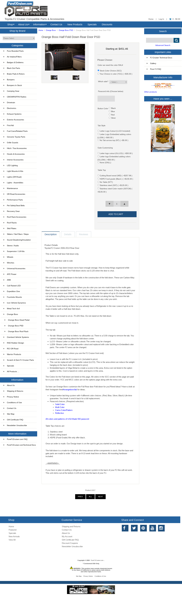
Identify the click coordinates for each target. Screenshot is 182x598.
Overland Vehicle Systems (18, 337)
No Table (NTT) (106, 182)
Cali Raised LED (14, 286)
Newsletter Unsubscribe (17, 425)
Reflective (59, 413)
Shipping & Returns (15, 391)
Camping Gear (13, 91)
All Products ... (13, 372)
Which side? (103, 82)
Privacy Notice (13, 397)
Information (39, 24)
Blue (113, 111)
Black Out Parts (13, 68)
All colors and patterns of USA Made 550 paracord (67, 419)
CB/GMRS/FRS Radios (16, 97)
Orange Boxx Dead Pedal (18, 320)
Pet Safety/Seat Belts (16, 206)
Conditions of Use (14, 403)
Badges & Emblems (15, 62)
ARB (9, 280)
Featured (12, 530)
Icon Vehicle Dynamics (16, 303)
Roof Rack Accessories (16, 217)
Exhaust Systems (14, 114)
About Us (23, 24)
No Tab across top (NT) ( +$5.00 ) (114, 140)
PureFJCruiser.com (97, 560)
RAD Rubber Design (15, 343)
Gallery (153, 63)
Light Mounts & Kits (15, 171)
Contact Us (56, 24)
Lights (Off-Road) (14, 177)
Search (163, 31)
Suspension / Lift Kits (16, 251)
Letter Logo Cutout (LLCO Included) (115, 131)
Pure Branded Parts (15, 51)
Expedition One (13, 291)
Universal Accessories (16, 269)
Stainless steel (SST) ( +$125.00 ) (114, 185)
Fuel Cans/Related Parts (17, 131)
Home (150, 19)
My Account (67, 536)
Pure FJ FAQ (155, 69)
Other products (150, 92)
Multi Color (59, 407)
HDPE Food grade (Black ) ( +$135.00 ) (116, 179)
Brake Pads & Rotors (16, 74)
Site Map (10, 414)
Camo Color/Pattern (63, 410)
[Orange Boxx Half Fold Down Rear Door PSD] (65, 70)
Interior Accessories (15, 160)
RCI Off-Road (12, 349)
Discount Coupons (70, 543)
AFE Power (11, 274)
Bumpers (11, 80)
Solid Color (60, 404)
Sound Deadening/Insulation (19, 240)
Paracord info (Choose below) (110, 91)
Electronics (11, 108)
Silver (113, 118)
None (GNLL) (105, 163)
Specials (92, 24)
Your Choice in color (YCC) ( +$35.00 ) (116, 74)
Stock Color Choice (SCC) (111, 71)
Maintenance (12, 188)
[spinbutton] (116, 204)
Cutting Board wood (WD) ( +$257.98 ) (116, 176)
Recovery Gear (13, 211)
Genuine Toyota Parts (16, 137)
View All (12, 540)
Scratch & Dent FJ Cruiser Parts (20, 360)
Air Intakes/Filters (14, 57)
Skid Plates (11, 228)
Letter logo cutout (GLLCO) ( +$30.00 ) (116, 153)
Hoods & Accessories (16, 154)
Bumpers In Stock (14, 85)
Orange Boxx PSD (66, 30)
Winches (10, 263)
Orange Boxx (51, 30)
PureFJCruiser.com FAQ (17, 439)
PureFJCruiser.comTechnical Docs (21, 445)
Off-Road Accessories (16, 194)
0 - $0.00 (176, 19)
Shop (10, 24)
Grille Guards (12, 143)
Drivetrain (11, 103)
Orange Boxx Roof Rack (18, 331)
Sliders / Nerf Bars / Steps (18, 234)
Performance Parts (15, 200)
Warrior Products (14, 354)
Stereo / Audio (13, 246)
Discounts (107, 24)
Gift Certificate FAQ (15, 420)
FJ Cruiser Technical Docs (161, 58)
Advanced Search (162, 45)
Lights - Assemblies (15, 183)
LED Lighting (12, 166)
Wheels (10, 257)
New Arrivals (14, 536)
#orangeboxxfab (70, 389)
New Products (74, 24)
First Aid (10, 125)
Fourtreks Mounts (14, 297)
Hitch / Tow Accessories (17, 148)
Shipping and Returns (71, 526)
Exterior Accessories (15, 120)
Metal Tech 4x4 (13, 309)
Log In (161, 19)
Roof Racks (12, 223)
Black (113, 108)
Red (113, 115)
